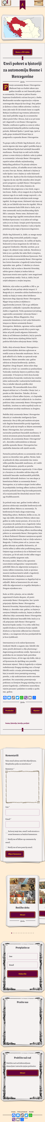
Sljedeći (36, 710)
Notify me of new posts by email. (20, 847)
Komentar (9, 769)
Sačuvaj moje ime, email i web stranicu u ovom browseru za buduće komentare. (23, 833)
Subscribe (22, 973)
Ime (7, 807)
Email (8, 819)
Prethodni (9, 710)
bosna (7, 723)
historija (14, 723)
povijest (26, 723)
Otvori (22, 914)
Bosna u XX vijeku (22, 52)
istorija (20, 723)
